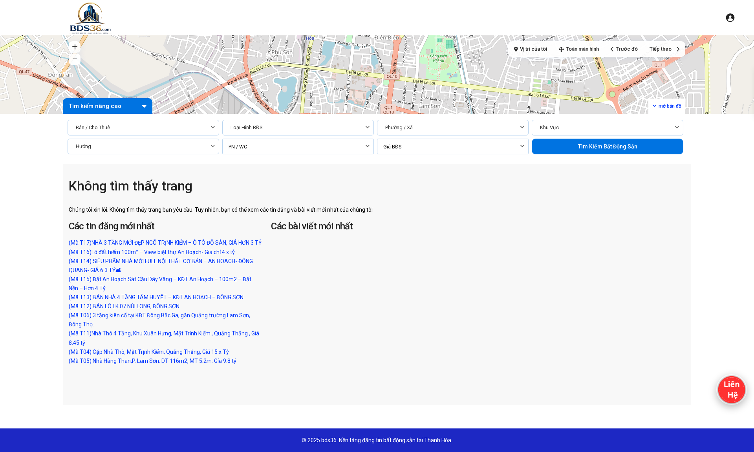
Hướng (83, 146)
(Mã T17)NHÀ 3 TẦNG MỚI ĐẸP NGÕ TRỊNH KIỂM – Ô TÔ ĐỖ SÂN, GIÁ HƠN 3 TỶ (165, 243)
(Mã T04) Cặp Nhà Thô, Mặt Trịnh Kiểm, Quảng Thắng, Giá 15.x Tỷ (149, 352)
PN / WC (238, 147)
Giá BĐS (392, 147)
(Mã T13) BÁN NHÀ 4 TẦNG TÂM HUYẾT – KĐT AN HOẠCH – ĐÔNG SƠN (156, 297)
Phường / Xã (399, 127)
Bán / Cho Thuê (93, 127)
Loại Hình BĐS (247, 127)
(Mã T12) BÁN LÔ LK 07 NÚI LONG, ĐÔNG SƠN (124, 306)
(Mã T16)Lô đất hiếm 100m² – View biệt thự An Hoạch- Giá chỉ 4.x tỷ (152, 252)
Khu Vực (549, 127)
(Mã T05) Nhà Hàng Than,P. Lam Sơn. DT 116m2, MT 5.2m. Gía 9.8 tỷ (152, 361)
